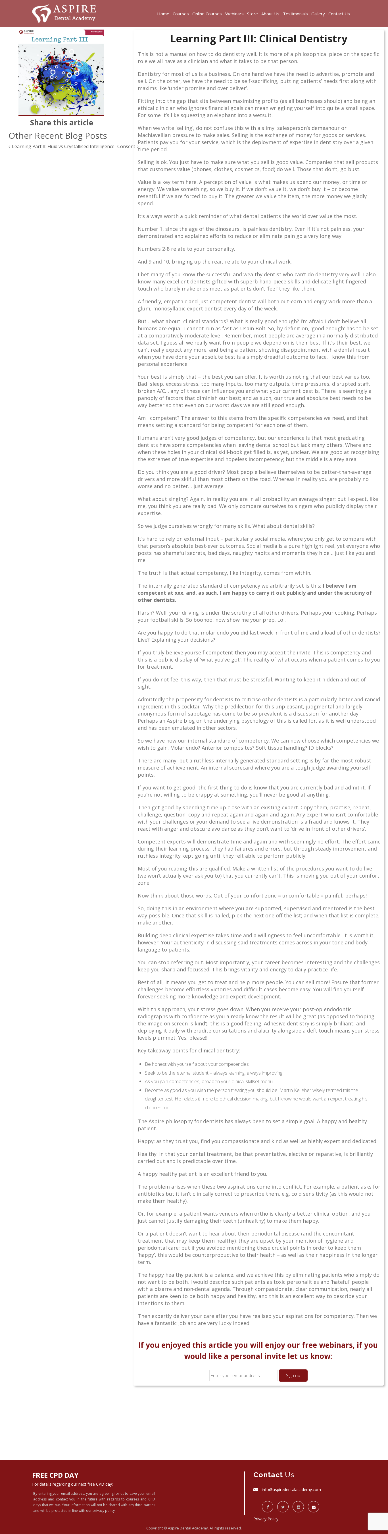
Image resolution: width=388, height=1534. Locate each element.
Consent (126, 146)
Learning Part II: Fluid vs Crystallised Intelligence (63, 146)
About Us (270, 13)
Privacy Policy (265, 1518)
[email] (313, 1506)
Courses (181, 13)
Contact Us (339, 13)
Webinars (234, 13)
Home (163, 13)
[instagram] (298, 1506)
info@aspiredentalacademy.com (291, 1489)
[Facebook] (267, 1506)
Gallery (318, 13)
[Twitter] (283, 1506)
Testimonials (295, 13)
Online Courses (207, 13)
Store (252, 13)
